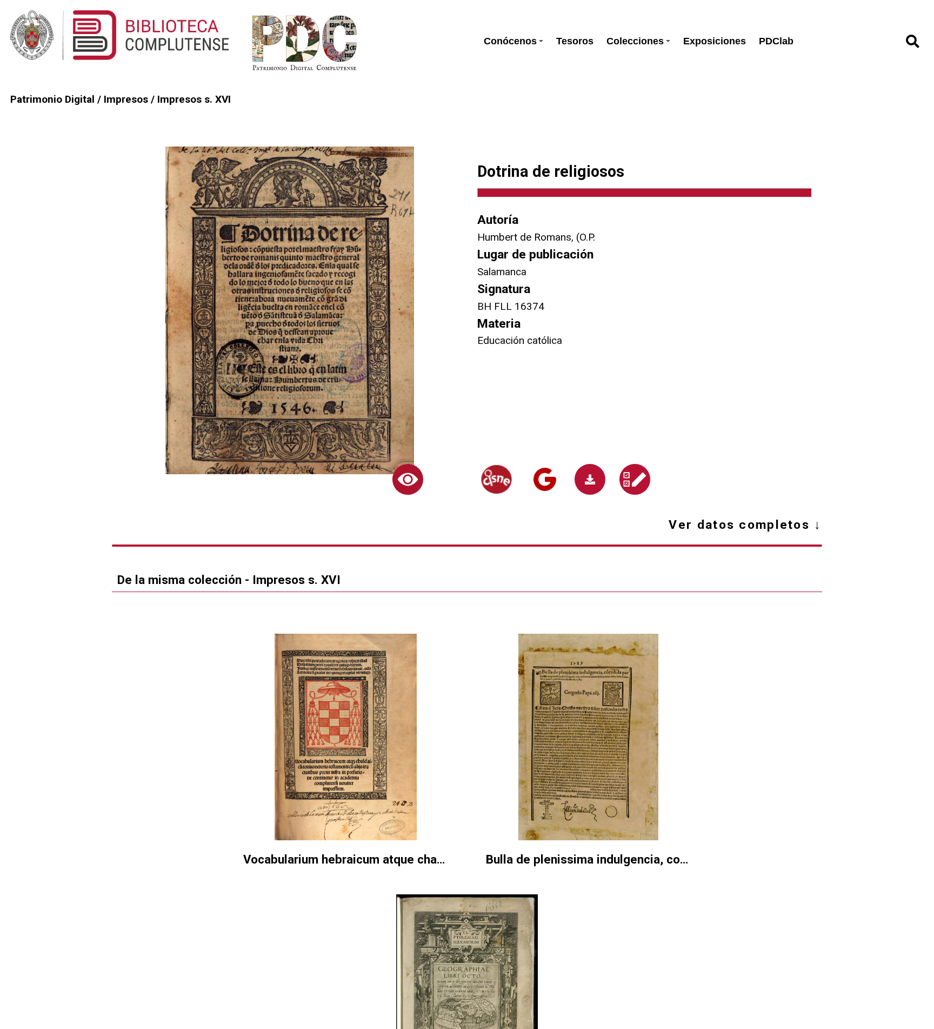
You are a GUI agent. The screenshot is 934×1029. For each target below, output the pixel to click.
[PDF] (590, 479)
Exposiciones (714, 41)
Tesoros (574, 41)
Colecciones (635, 41)
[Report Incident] (635, 479)
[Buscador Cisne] (496, 479)
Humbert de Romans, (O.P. (536, 237)
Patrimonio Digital (52, 99)
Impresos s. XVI (194, 99)
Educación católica (519, 340)
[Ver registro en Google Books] (545, 479)
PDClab (776, 41)
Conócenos (510, 41)
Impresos (126, 99)
